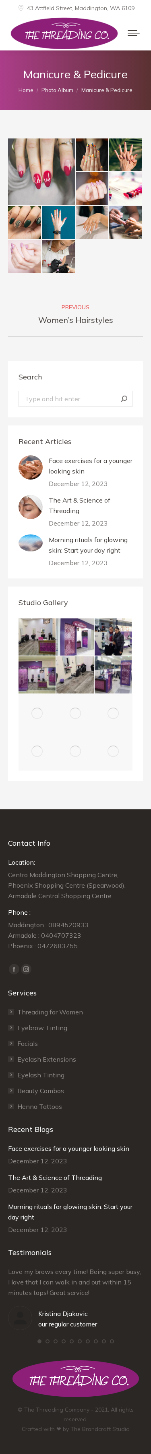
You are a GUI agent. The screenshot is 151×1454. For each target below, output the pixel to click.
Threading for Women (50, 1012)
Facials (27, 1043)
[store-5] (75, 637)
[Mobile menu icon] (133, 33)
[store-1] (113, 637)
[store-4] (37, 713)
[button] (39, 1341)
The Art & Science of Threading (79, 505)
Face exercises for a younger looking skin (90, 466)
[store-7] (75, 675)
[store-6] (37, 637)
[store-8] (37, 675)
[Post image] (31, 467)
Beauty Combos (40, 1091)
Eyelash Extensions (46, 1059)
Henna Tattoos (39, 1106)
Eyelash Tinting (40, 1075)
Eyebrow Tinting (42, 1028)
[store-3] (113, 675)
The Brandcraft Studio (100, 1429)
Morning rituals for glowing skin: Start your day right (88, 545)
